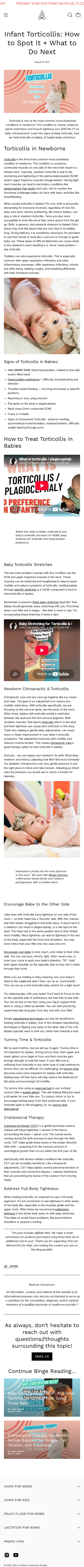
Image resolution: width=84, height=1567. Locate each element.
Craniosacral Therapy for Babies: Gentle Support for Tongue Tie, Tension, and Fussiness (39, 1440)
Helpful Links (14, 1541)
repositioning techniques (28, 1018)
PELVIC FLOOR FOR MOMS (24, 1514)
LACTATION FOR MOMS (22, 1527)
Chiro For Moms (19, 1565)
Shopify (43, 1565)
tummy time (71, 1068)
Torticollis (10, 159)
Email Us (42, 1356)
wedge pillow (30, 1092)
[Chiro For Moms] (42, 15)
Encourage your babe (17, 952)
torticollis (47, 722)
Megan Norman (58, 875)
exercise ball (44, 1088)
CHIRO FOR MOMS (18, 1486)
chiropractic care (60, 742)
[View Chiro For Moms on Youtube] (16, 1555)
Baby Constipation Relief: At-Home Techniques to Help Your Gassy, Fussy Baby (41, 1398)
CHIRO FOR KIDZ (17, 1500)
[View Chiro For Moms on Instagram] (7, 1555)
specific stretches (24, 589)
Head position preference (23, 379)
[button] (69, 15)
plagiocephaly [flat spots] (19, 188)
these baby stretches (45, 602)
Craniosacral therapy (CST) (21, 1125)
